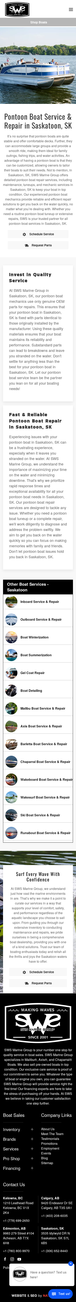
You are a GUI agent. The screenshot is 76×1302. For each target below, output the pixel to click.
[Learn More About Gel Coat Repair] (38, 673)
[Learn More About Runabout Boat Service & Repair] (38, 833)
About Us (48, 1129)
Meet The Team (52, 1133)
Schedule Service (41, 234)
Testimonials (50, 1138)
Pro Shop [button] (11, 1158)
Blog (44, 1158)
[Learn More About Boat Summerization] (38, 655)
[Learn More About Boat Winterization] (38, 637)
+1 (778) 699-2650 (16, 1220)
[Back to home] (17, 9)
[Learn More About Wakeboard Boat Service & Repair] (38, 779)
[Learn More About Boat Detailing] (38, 690)
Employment (50, 1148)
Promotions (49, 1143)
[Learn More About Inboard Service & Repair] (38, 601)
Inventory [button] (11, 1129)
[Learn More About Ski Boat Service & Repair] (38, 815)
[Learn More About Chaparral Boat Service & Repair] (38, 761)
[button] (71, 9)
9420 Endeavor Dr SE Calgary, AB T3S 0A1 (57, 1205)
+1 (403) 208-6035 (54, 1215)
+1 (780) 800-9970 (16, 1250)
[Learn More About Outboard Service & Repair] (38, 619)
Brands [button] (9, 1139)
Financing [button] (11, 1168)
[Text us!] (60, 1294)
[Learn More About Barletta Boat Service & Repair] (38, 744)
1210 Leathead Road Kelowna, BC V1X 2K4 (18, 1208)
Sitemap (47, 1163)
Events (46, 1153)
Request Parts (42, 245)
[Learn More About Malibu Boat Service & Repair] (38, 708)
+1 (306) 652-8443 (54, 1250)
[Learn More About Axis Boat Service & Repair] (38, 726)
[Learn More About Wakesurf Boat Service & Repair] (38, 797)
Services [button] (11, 1149)
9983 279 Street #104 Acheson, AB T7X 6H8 (18, 1238)
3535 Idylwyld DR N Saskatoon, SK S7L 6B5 (55, 1238)
